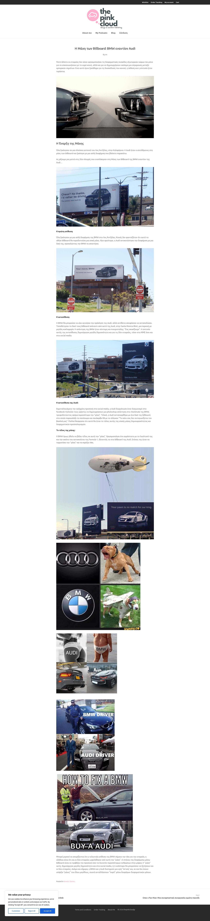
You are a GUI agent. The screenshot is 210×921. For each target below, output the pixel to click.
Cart (177, 2)
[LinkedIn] (97, 915)
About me (87, 33)
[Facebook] (89, 915)
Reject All (31, 911)
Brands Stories (69, 881)
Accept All (47, 911)
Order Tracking (156, 2)
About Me (111, 910)
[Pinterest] (101, 915)
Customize (16, 911)
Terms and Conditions (83, 910)
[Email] (120, 915)
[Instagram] (93, 915)
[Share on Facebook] (146, 881)
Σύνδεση (123, 33)
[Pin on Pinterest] (153, 881)
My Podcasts (101, 33)
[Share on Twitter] (149, 881)
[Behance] (105, 915)
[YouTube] (117, 915)
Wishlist (145, 2)
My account (169, 2)
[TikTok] (113, 915)
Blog (113, 33)
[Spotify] (109, 915)
